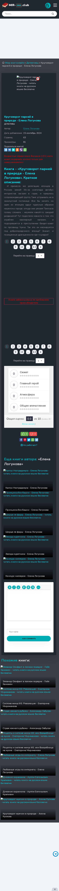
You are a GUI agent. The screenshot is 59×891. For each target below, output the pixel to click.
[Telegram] (5, 150)
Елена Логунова (31, 128)
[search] (53, 14)
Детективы (9, 124)
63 (34, 247)
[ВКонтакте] (9, 150)
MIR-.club (19, 5)
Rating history (28, 424)
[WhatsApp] (25, 150)
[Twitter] (28, 439)
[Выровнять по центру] (28, 587)
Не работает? (30, 445)
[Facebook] (21, 439)
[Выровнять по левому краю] (24, 587)
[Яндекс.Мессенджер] (13, 150)
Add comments (29, 638)
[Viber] (21, 150)
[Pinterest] (25, 439)
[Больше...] (38, 587)
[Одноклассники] (17, 150)
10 (21, 247)
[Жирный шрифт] (10, 587)
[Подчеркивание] (18, 587)
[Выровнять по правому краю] (33, 587)
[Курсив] (14, 587)
